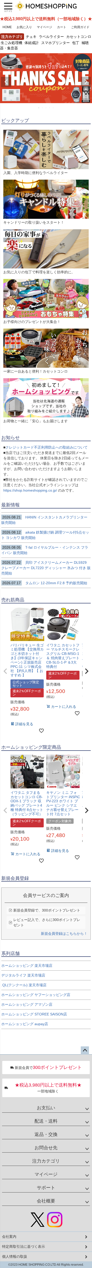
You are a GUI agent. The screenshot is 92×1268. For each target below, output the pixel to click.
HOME (7, 27)
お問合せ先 (45, 1147)
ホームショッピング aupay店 (24, 1024)
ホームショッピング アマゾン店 (26, 1004)
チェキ (31, 37)
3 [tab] (46, 107)
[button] (5, 671)
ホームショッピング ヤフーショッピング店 (35, 995)
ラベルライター (51, 37)
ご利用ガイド (80, 27)
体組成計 (32, 42)
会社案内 (9, 1236)
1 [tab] (39, 107)
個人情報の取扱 (14, 1256)
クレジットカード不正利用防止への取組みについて (46, 447)
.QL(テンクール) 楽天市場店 (24, 985)
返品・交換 (45, 1134)
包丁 (75, 42)
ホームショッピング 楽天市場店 (26, 965)
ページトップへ (85, 1050)
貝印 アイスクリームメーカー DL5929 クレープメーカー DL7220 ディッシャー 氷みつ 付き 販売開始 (46, 567)
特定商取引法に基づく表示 (23, 1246)
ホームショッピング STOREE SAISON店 (34, 1014)
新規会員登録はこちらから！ (64, 933)
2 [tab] (42, 107)
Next (86, 82)
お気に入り (24, 27)
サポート (46, 1187)
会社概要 (46, 1201)
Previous (6, 82)
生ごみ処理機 (11, 42)
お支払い (46, 1107)
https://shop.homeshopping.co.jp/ (30, 490)
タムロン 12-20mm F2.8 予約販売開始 (44, 583)
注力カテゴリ (46, 1161)
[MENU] (8, 7)
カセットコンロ (78, 37)
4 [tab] (50, 107)
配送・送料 (45, 1121)
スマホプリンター (55, 42)
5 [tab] (53, 107)
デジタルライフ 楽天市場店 (23, 975)
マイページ (44, 27)
